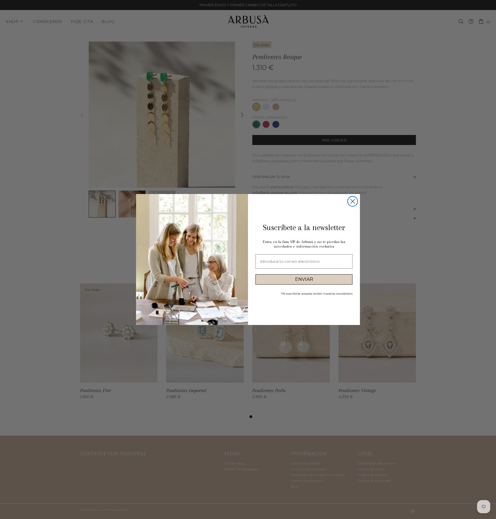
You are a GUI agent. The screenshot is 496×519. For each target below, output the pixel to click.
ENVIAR (304, 279)
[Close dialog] (353, 201)
